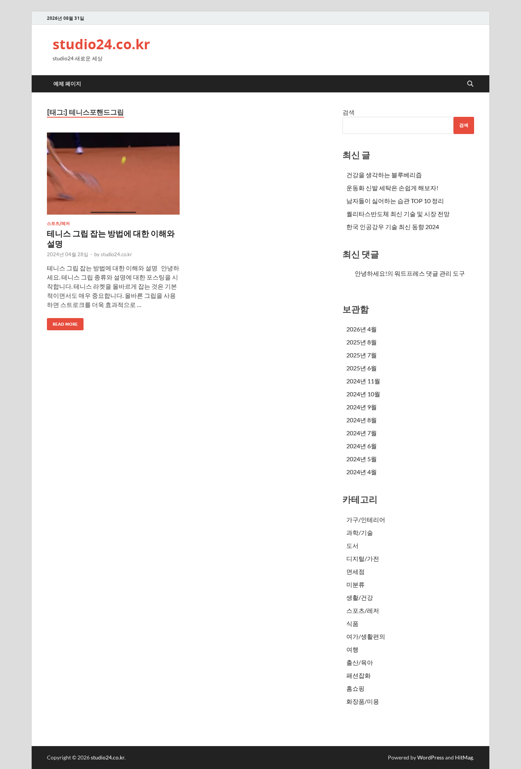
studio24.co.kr (101, 44)
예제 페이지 (67, 84)
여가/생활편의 (365, 636)
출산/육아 (359, 662)
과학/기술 (359, 532)
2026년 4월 (361, 329)
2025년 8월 (361, 342)
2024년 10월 (363, 393)
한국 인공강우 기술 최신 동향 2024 (392, 226)
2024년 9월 (361, 406)
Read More (62, 322)
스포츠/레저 (58, 223)
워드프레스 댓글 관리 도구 (429, 273)
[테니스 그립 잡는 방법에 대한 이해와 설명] (113, 173)
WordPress (430, 757)
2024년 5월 (361, 458)
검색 (349, 112)
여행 (352, 649)
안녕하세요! (371, 273)
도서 (352, 545)
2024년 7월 (361, 432)
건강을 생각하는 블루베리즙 (384, 174)
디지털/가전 (362, 558)
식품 (352, 623)
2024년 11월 (363, 380)
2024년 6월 (361, 445)
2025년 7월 (361, 355)
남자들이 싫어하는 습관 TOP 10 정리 (395, 200)
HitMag (464, 757)
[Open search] (470, 84)
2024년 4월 (361, 471)
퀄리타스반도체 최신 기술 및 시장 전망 (398, 213)
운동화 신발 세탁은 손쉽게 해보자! (392, 187)
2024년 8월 (361, 419)
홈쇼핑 (355, 688)
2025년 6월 (361, 368)
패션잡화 (358, 675)
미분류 (355, 584)
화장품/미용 (362, 701)
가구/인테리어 (365, 519)
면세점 (355, 571)
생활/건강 (359, 597)
